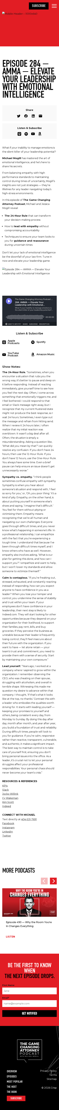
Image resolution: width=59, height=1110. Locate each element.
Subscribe (39, 6)
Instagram (8, 827)
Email (40, 116)
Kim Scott (8, 802)
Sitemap (52, 1079)
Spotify (26, 134)
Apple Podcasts (19, 134)
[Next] (53, 881)
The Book (12, 1092)
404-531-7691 (29, 819)
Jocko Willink (10, 793)
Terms (53, 1075)
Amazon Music (40, 134)
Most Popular (15, 1081)
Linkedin (33, 116)
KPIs (5, 785)
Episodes (12, 1076)
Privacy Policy (48, 1070)
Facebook (26, 116)
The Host (12, 1087)
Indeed (6, 806)
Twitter (19, 116)
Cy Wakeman (10, 798)
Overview (12, 1071)
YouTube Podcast (33, 134)
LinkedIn (7, 831)
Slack (5, 789)
